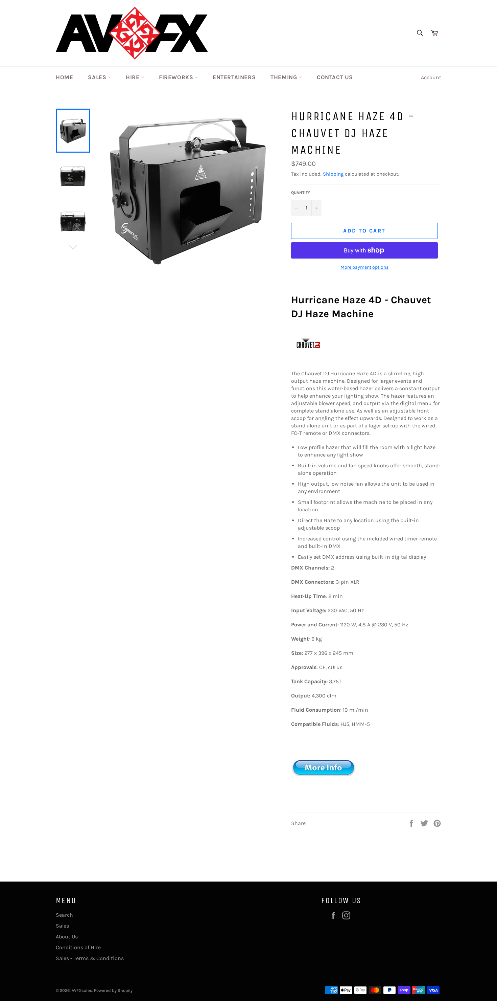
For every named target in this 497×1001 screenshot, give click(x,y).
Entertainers (234, 77)
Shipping (333, 174)
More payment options (364, 267)
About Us (67, 936)
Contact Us (335, 77)
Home (64, 77)
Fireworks (177, 77)
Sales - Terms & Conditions (90, 958)
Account (431, 77)
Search (64, 915)
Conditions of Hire (78, 947)
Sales (98, 77)
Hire (133, 77)
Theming (284, 77)
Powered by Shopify (113, 990)
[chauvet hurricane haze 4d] (325, 799)
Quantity (300, 192)
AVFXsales (82, 990)
